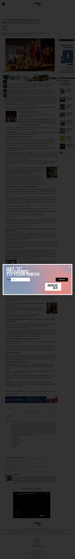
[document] (37, 279)
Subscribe (62, 279)
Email (9, 279)
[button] (69, 267)
